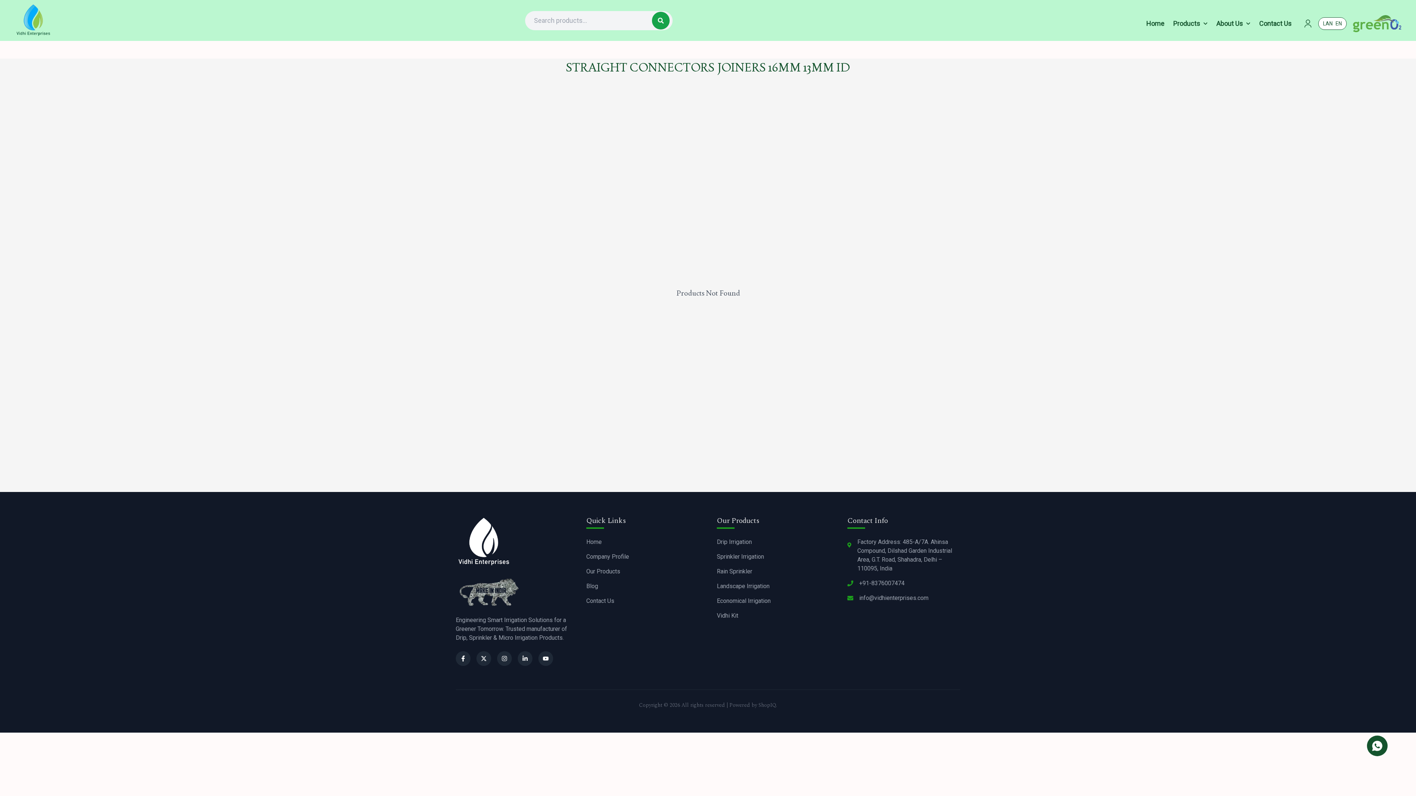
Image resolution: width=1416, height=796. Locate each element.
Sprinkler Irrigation (740, 556)
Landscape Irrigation (743, 586)
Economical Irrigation (744, 600)
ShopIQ (767, 705)
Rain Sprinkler (734, 571)
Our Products (603, 571)
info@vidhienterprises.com (894, 597)
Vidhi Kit (727, 615)
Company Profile (607, 556)
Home (594, 541)
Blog (592, 586)
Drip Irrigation (734, 541)
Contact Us (600, 600)
